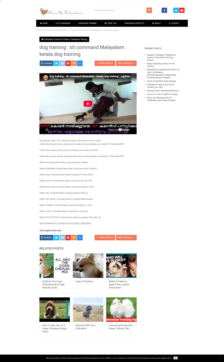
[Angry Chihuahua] (88, 265)
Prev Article (106, 63)
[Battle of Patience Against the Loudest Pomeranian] (121, 265)
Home (45, 23)
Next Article (125, 63)
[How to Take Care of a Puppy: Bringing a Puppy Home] (54, 309)
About (158, 23)
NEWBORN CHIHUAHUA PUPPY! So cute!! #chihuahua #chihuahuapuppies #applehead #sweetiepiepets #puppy (163, 74)
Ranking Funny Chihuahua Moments (163, 90)
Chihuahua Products (134, 23)
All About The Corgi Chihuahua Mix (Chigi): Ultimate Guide (53, 284)
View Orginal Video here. (50, 230)
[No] (220, 358)
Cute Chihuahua (63, 23)
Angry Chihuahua (84, 281)
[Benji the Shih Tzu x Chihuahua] (88, 309)
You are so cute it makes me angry (162, 94)
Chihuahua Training (87, 23)
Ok (175, 358)
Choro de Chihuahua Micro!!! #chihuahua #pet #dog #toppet (161, 99)
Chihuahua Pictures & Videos (57, 39)
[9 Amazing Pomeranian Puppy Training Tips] (121, 309)
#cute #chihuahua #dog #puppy (161, 81)
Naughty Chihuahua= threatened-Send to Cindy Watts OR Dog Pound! (161, 57)
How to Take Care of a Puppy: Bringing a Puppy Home (54, 328)
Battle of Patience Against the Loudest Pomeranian (119, 284)
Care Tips (112, 23)
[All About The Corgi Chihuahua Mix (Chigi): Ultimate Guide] (54, 265)
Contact (175, 23)
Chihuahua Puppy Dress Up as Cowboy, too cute (160, 85)
